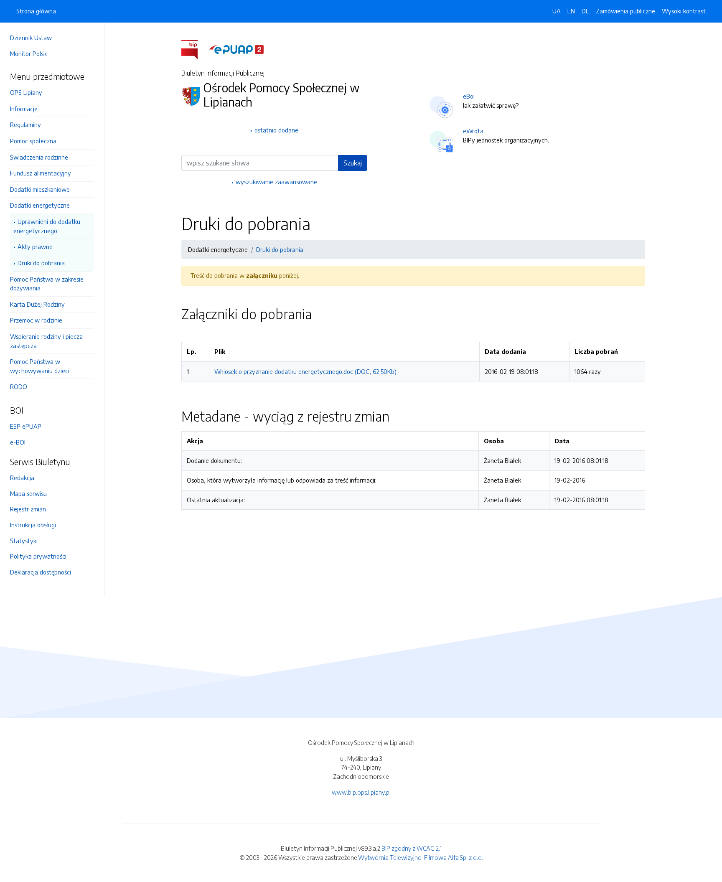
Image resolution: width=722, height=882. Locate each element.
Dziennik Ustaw (31, 37)
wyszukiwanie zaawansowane (276, 182)
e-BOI (17, 442)
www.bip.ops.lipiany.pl (361, 792)
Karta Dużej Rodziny (37, 304)
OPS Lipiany (26, 92)
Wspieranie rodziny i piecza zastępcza (46, 341)
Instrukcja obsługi (33, 525)
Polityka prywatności (38, 556)
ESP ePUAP (25, 426)
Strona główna (36, 11)
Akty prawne (35, 246)
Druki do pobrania (41, 263)
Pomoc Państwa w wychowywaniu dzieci (39, 366)
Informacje (24, 108)
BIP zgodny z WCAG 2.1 (411, 848)
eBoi (469, 96)
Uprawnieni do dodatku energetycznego (46, 226)
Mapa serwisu (28, 493)
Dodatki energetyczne (40, 205)
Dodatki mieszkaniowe (40, 189)
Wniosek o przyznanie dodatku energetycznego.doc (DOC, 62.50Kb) (305, 371)
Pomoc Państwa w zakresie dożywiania (47, 283)
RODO (18, 386)
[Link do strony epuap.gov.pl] (236, 49)
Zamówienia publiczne (625, 11)
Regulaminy (25, 124)
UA (556, 11)
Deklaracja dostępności (40, 572)
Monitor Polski (29, 53)
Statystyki (24, 540)
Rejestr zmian (28, 509)
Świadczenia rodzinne (39, 157)
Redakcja (22, 477)
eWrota (473, 131)
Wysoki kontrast (684, 11)
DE (585, 11)
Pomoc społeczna (33, 141)
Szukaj (352, 163)
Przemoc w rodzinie (36, 320)
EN (571, 11)
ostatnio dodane (276, 130)
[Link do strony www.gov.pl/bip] (194, 49)
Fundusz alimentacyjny (40, 173)
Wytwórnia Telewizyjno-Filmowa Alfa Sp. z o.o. (420, 857)
